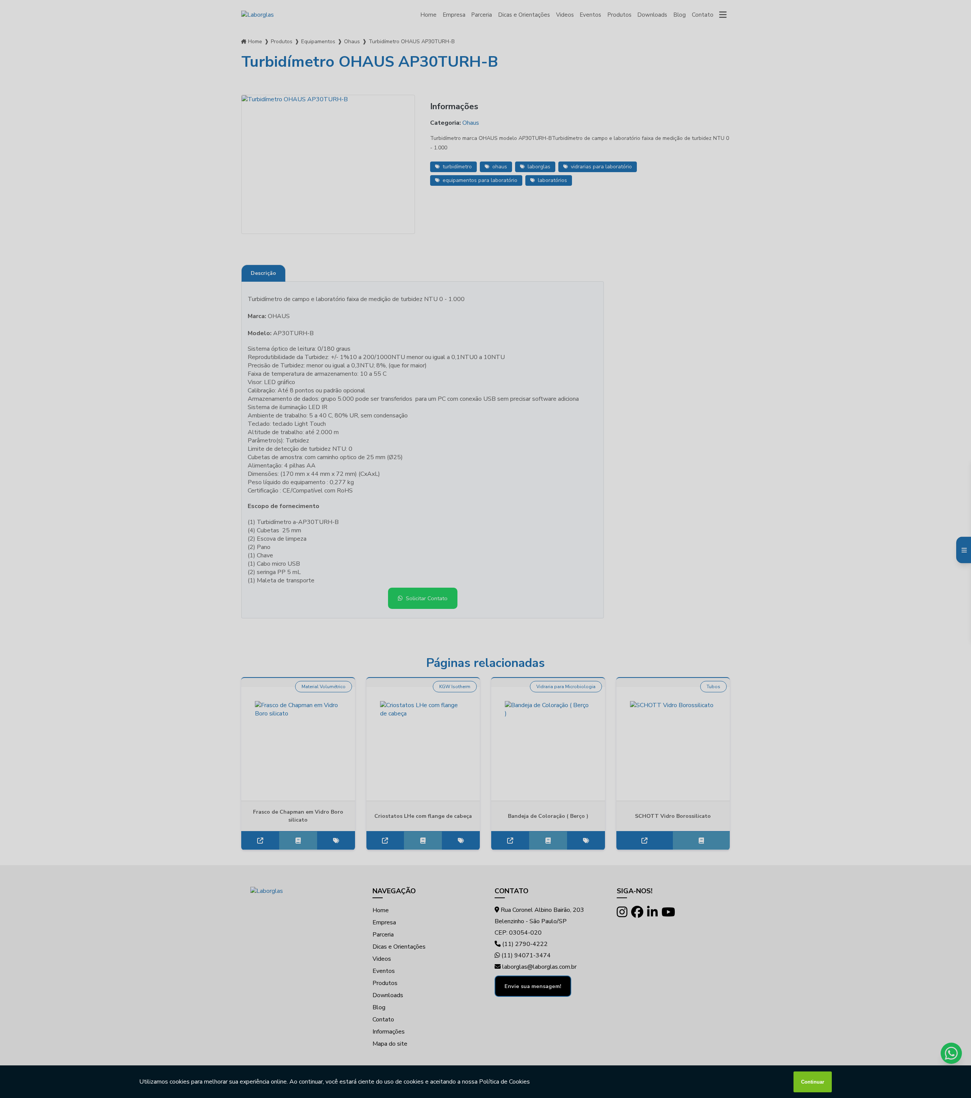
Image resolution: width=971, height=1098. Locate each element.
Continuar (812, 1082)
